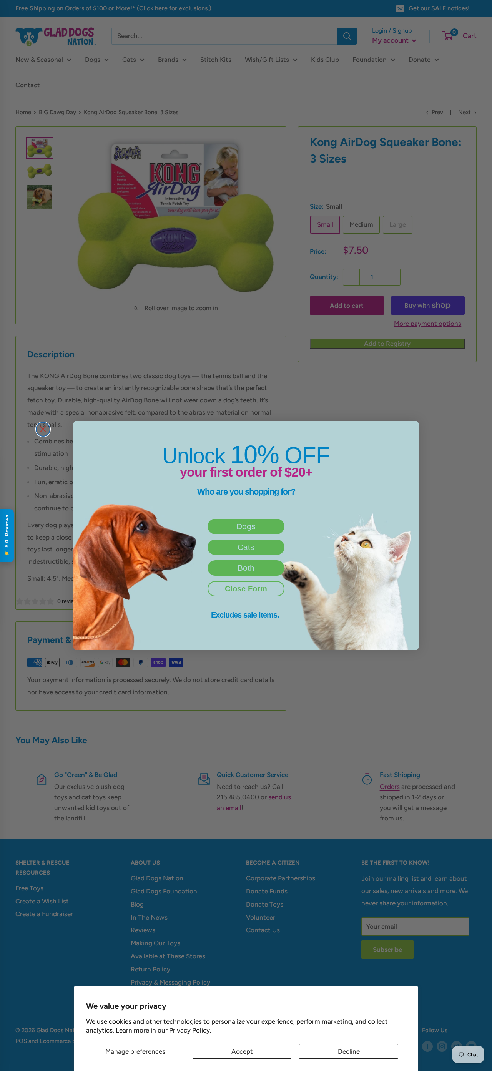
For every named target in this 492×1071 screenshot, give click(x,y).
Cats (246, 547)
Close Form (246, 588)
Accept (242, 1051)
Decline (349, 1051)
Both (246, 567)
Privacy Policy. (190, 1030)
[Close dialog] (43, 429)
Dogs (246, 526)
